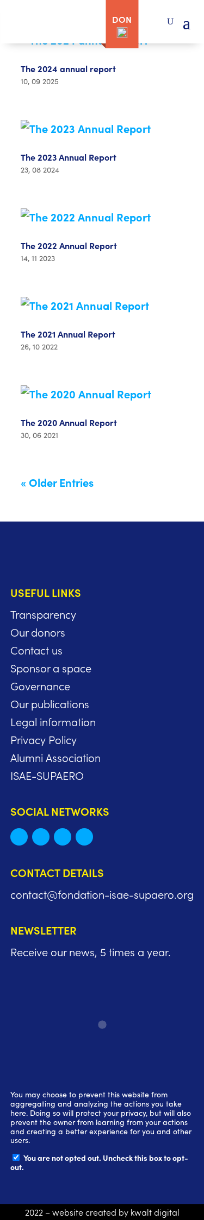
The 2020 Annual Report (69, 422)
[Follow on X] (19, 837)
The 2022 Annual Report (69, 245)
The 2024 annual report (68, 68)
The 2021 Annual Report (68, 334)
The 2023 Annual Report (68, 157)
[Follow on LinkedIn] (41, 837)
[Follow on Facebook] (62, 837)
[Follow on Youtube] (84, 837)
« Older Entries (57, 482)
